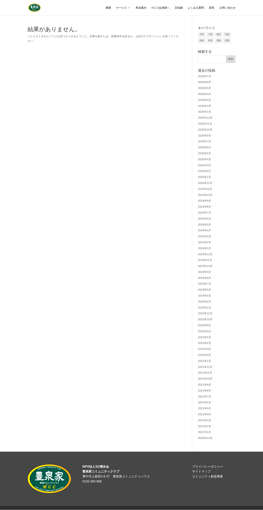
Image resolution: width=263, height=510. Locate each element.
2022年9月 (204, 325)
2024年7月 (204, 212)
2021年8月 (204, 390)
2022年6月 (204, 331)
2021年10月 (205, 378)
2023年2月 (204, 301)
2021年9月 (204, 384)
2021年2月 (204, 426)
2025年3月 (204, 165)
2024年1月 (204, 248)
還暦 (227, 40)
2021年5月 (204, 408)
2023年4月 (204, 295)
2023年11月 (205, 260)
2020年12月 (205, 438)
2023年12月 (205, 254)
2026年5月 (204, 88)
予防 (201, 34)
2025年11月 (205, 123)
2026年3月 (204, 99)
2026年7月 (204, 76)
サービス (121, 7)
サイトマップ (201, 471)
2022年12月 (205, 313)
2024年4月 (204, 230)
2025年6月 (204, 147)
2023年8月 (204, 277)
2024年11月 (205, 188)
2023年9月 (204, 271)
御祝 (201, 40)
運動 (218, 40)
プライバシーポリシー (207, 466)
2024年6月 (204, 218)
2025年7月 (204, 141)
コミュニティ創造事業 (207, 476)
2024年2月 (204, 242)
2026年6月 (204, 82)
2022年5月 (204, 337)
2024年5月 (204, 224)
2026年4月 (204, 94)
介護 (210, 34)
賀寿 (210, 40)
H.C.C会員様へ (161, 7)
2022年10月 (205, 319)
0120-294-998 (92, 481)
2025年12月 (205, 117)
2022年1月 (204, 360)
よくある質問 (196, 7)
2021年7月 (204, 396)
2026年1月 (204, 111)
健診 (218, 34)
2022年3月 (204, 349)
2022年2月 (204, 354)
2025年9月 (204, 135)
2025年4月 (204, 159)
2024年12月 (205, 183)
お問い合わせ (227, 7)
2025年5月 (204, 153)
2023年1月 (204, 307)
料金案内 (141, 7)
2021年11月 (205, 372)
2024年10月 (205, 194)
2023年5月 (204, 289)
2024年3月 (204, 236)
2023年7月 (204, 283)
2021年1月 (204, 432)
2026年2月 (204, 105)
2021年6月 (204, 402)
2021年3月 (204, 420)
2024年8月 (204, 206)
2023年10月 (205, 266)
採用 (211, 7)
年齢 (227, 34)
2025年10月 (205, 129)
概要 (108, 7)
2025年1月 (204, 177)
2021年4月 (204, 414)
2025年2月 (204, 171)
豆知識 (179, 7)
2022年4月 (204, 343)
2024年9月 (204, 200)
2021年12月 (205, 366)
